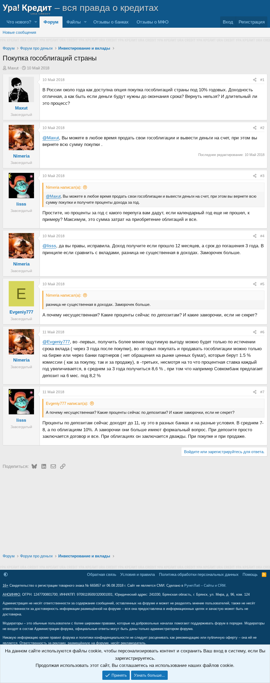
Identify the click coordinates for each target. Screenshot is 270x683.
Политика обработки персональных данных (199, 574)
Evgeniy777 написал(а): (67, 403)
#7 (262, 392)
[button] (36, 22)
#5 (262, 284)
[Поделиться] (254, 79)
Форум (51, 22)
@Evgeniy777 (56, 341)
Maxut (13, 68)
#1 (262, 80)
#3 (262, 176)
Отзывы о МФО (152, 22)
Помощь (250, 574)
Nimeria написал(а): (63, 187)
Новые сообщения (19, 32)
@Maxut (50, 137)
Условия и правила (137, 574)
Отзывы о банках (111, 22)
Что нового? (19, 22)
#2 (262, 128)
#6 (262, 332)
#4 (262, 236)
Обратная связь (101, 574)
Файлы (73, 22)
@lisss (49, 245)
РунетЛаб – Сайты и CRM (204, 585)
